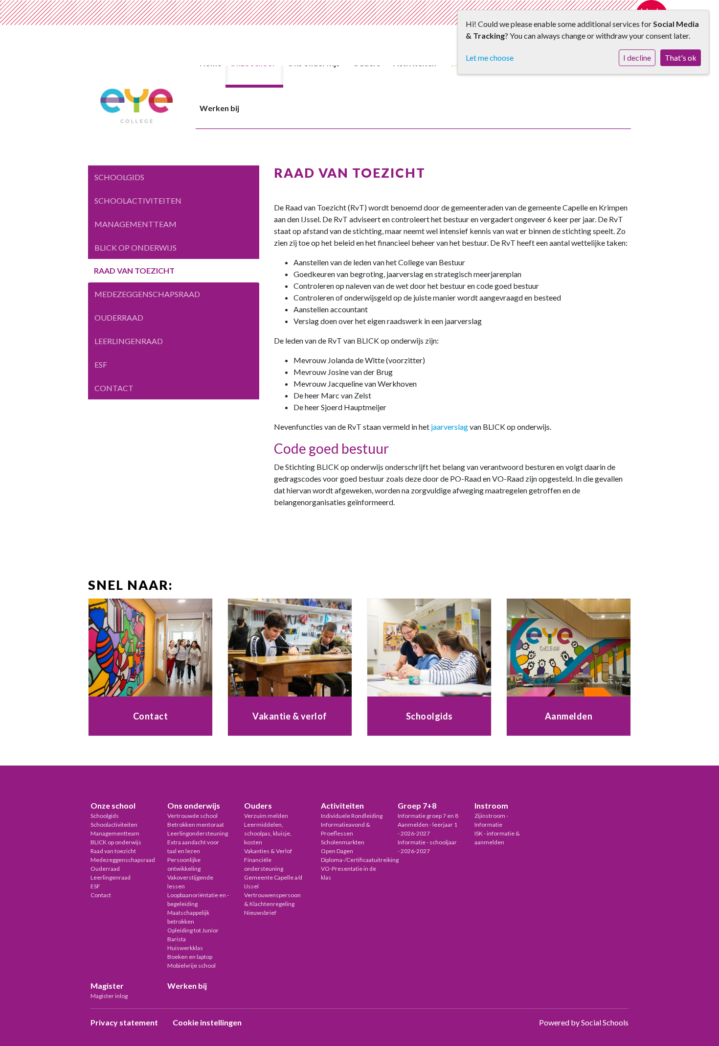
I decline (637, 57)
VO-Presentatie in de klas (348, 873)
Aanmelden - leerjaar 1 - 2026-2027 (427, 829)
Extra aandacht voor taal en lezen (193, 846)
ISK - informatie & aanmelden (497, 838)
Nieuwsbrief (260, 912)
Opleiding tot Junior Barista (193, 935)
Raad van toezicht (134, 270)
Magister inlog (109, 996)
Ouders (258, 805)
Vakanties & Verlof (268, 851)
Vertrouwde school (192, 815)
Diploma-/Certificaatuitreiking (352, 859)
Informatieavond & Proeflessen (345, 829)
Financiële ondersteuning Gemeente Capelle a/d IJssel (273, 873)
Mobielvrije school (191, 965)
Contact (114, 388)
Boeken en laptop (189, 956)
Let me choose (490, 57)
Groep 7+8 (417, 805)
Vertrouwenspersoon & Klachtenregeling (272, 899)
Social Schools (605, 1022)
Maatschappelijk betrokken (188, 917)
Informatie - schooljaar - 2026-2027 (427, 846)
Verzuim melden (266, 815)
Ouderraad (118, 317)
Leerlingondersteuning (197, 833)
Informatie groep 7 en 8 (428, 815)
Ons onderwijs (193, 805)
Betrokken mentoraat (195, 824)
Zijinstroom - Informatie (491, 820)
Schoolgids (119, 177)
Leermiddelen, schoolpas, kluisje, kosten (268, 833)
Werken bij (219, 108)
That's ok (681, 57)
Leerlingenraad (128, 341)
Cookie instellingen (207, 1022)
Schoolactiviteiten (137, 200)
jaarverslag (449, 426)
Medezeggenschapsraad (147, 294)
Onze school (112, 805)
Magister (107, 985)
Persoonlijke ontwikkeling (184, 864)
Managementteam (135, 224)
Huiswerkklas (185, 948)
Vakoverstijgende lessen (190, 882)
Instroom (491, 805)
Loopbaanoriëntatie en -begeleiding (198, 899)
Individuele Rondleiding (351, 815)
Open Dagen (337, 851)
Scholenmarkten (342, 842)
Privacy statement (124, 1022)
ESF (100, 364)
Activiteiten (342, 805)
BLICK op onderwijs (135, 247)
